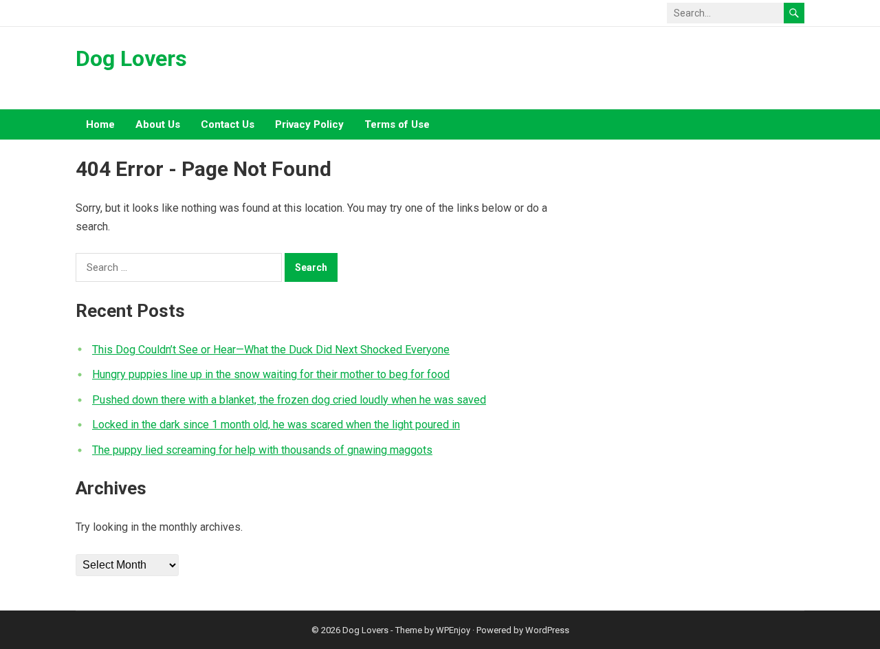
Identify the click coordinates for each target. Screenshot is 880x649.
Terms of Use (397, 124)
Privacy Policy (309, 124)
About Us (157, 124)
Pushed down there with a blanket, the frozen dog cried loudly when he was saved (289, 399)
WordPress (547, 630)
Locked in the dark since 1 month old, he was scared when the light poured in (276, 424)
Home (100, 124)
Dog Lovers (131, 58)
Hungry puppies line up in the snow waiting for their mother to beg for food (271, 374)
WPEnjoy (453, 630)
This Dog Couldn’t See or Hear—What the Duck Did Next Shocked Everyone (271, 349)
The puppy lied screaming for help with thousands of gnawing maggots (262, 449)
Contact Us (227, 124)
